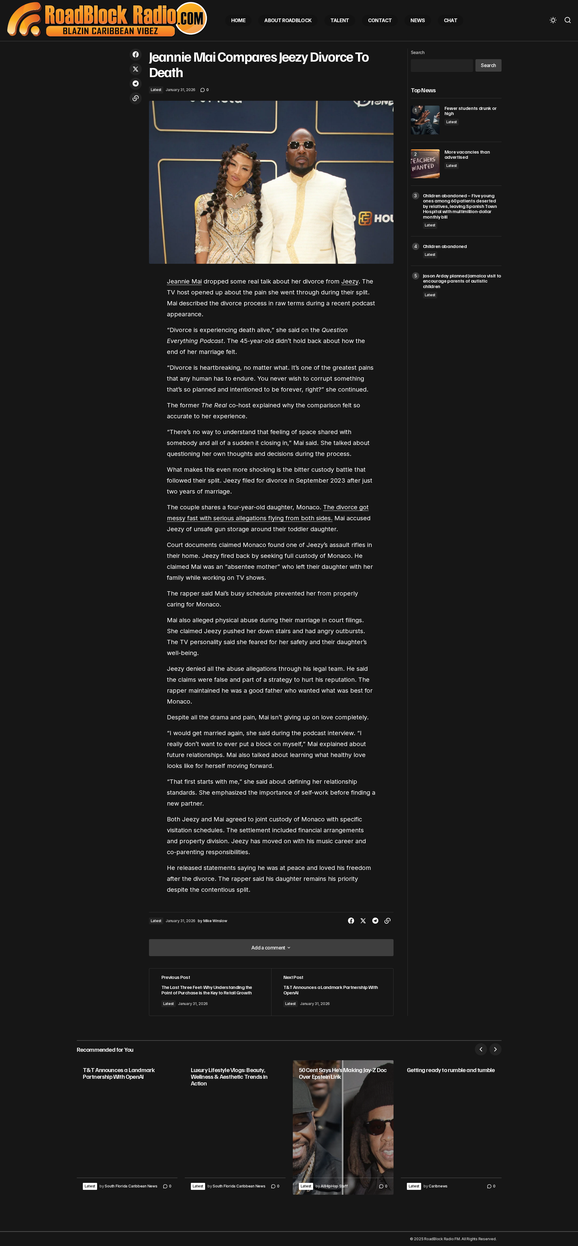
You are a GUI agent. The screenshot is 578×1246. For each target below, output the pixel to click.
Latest (156, 89)
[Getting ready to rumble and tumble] (451, 1127)
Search (418, 52)
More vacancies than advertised (467, 154)
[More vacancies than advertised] (425, 163)
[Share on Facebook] (135, 54)
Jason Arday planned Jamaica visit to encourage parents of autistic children (462, 281)
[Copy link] (135, 98)
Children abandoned (445, 246)
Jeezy (349, 281)
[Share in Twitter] (135, 69)
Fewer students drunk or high (470, 111)
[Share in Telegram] (135, 83)
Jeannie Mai (184, 281)
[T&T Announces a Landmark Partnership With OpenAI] (332, 992)
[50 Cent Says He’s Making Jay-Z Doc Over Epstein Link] (343, 1127)
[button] (553, 20)
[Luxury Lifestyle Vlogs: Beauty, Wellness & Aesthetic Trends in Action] (235, 1127)
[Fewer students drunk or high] (425, 120)
